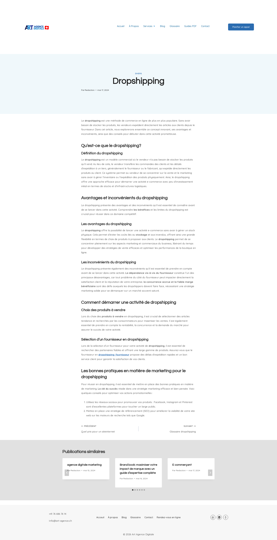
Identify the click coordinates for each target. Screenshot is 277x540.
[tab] (132, 490)
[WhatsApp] (212, 517)
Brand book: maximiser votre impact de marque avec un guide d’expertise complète (138, 468)
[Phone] (225, 517)
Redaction (89, 90)
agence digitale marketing (84, 464)
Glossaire (135, 517)
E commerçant (182, 464)
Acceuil (100, 517)
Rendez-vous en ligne (169, 517)
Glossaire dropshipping (183, 429)
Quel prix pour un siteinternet (98, 429)
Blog (124, 517)
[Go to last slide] (67, 473)
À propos (113, 517)
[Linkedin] (219, 517)
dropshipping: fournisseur (113, 354)
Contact (148, 517)
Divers (138, 73)
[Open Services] (154, 26)
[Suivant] (210, 473)
